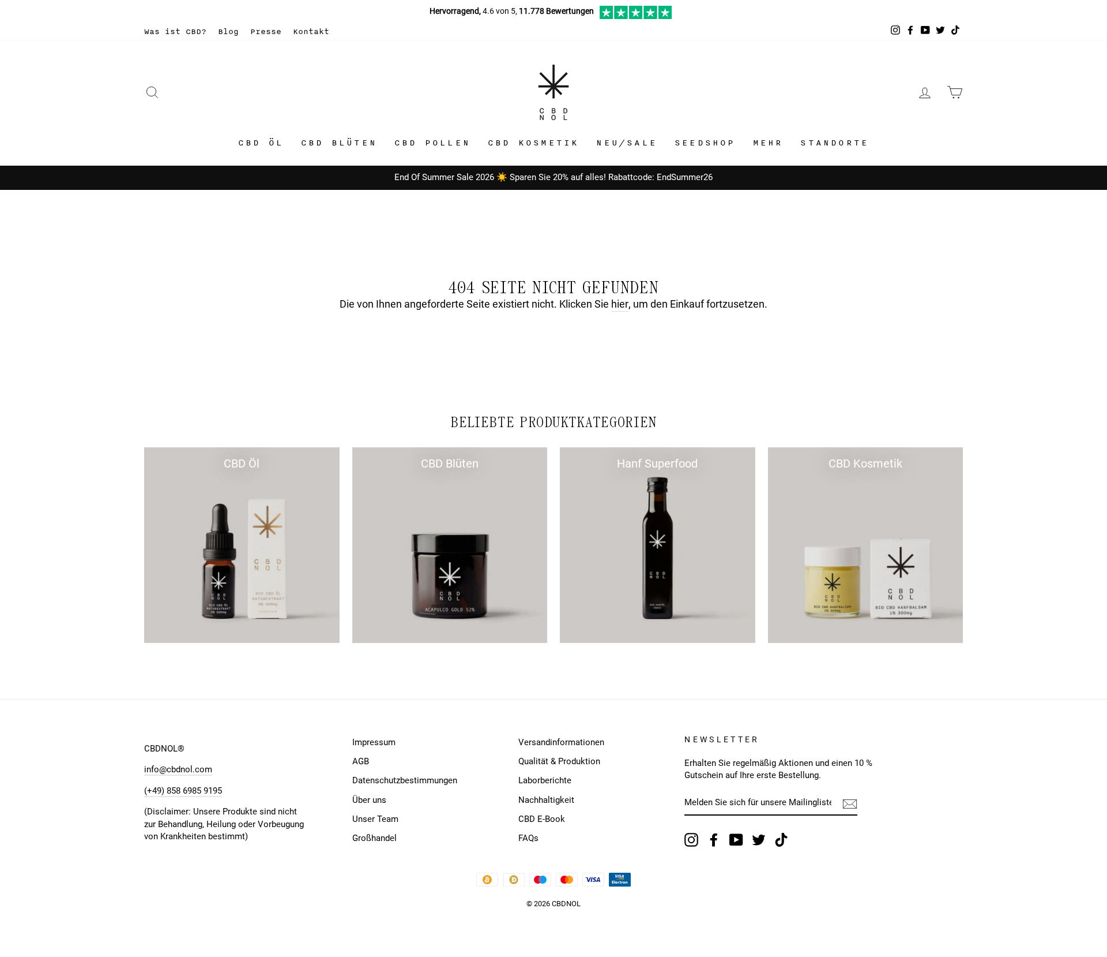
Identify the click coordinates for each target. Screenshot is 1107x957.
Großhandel (374, 838)
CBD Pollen (432, 142)
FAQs (528, 838)
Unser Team (375, 819)
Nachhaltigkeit (546, 800)
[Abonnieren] (849, 802)
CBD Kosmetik (533, 142)
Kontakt (311, 31)
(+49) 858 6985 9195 (183, 791)
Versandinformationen (561, 742)
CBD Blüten (339, 142)
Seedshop (705, 142)
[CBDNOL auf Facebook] (714, 840)
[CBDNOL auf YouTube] (736, 840)
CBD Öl (261, 142)
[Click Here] (636, 16)
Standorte (834, 142)
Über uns (369, 800)
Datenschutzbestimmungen (404, 780)
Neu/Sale (626, 142)
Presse (265, 31)
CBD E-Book (541, 819)
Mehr (768, 142)
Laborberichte (544, 780)
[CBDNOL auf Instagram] (691, 840)
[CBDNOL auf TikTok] (781, 840)
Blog (228, 31)
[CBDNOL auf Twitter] (759, 840)
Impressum (374, 742)
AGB (360, 761)
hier (619, 304)
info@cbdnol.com (178, 769)
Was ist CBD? (175, 31)
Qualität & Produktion (559, 761)
